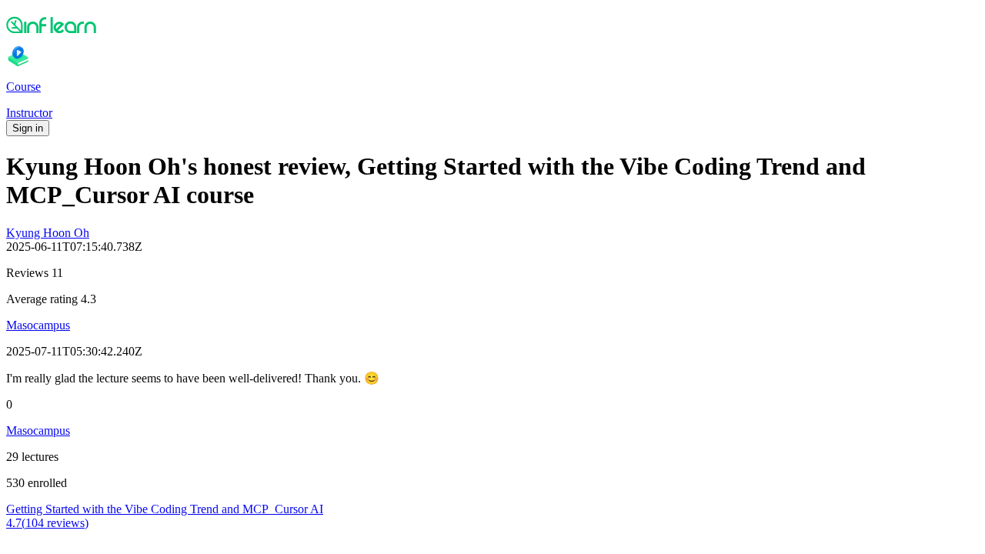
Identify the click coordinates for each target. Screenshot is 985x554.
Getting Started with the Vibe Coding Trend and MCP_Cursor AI (164, 509)
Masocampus (38, 325)
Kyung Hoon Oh (47, 232)
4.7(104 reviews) (47, 522)
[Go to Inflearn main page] (492, 24)
